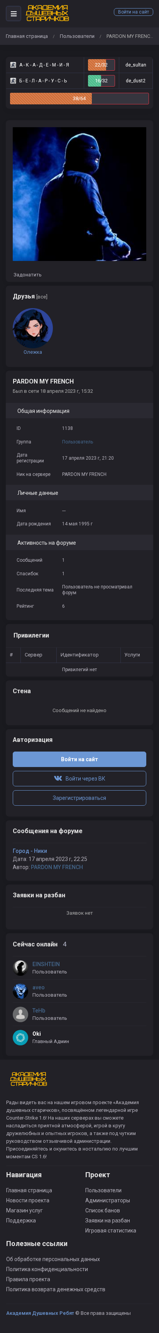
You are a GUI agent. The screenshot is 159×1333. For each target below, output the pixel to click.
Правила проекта (28, 1279)
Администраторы (107, 1200)
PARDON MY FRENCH (57, 867)
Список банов (102, 1210)
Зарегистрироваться (79, 798)
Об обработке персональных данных (53, 1259)
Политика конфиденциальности (47, 1269)
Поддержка (21, 1220)
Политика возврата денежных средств (55, 1289)
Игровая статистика (110, 1230)
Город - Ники (30, 851)
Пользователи (77, 36)
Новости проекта (27, 1200)
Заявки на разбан (107, 1220)
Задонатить (27, 275)
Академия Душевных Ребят (40, 1313)
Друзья (30, 296)
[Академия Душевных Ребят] (47, 13)
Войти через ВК (83, 779)
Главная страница (27, 36)
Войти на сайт (133, 12)
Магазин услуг (24, 1210)
